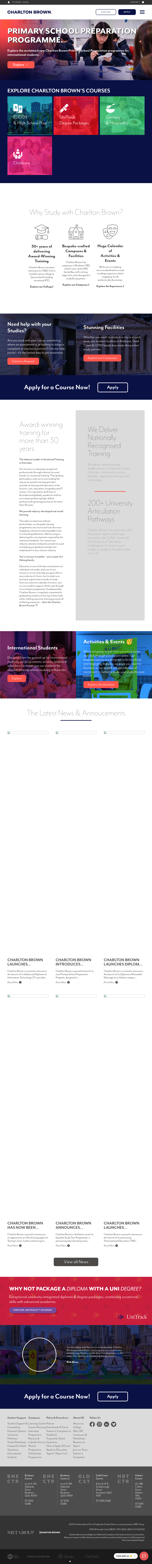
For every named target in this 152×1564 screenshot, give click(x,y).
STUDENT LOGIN (20, 2)
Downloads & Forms (57, 1427)
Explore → (20, 65)
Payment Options (16, 1431)
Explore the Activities (101, 684)
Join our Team (80, 1449)
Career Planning (37, 1427)
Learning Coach (37, 1423)
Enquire (106, 12)
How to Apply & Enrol (58, 1445)
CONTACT (135, 2)
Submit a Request (23, 361)
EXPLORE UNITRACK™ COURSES (33, 1310)
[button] (67, 1561)
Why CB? (78, 1431)
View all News (76, 1262)
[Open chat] (144, 1556)
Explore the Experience (109, 286)
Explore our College (41, 286)
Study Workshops (16, 1442)
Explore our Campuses (75, 284)
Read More (13, 982)
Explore (17, 678)
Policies (50, 1423)
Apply (127, 12)
